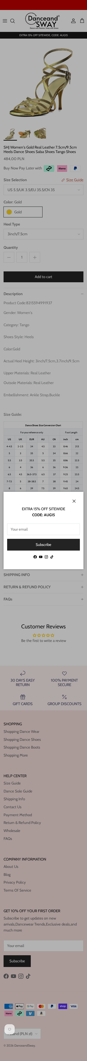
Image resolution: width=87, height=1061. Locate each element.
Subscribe (43, 544)
